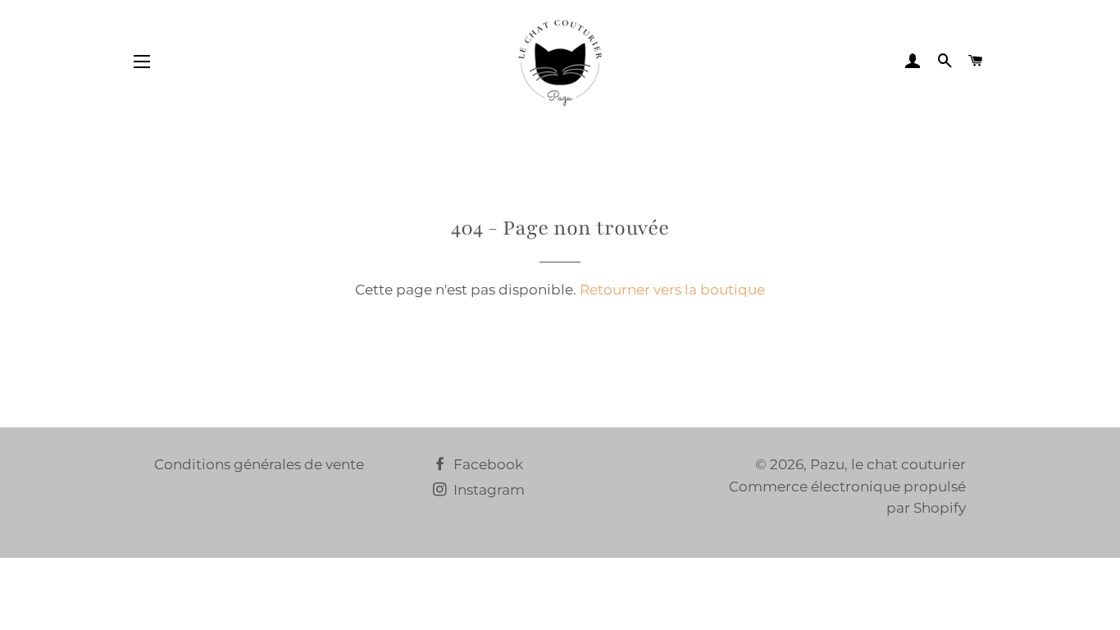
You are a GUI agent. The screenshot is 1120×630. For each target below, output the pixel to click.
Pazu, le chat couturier (888, 464)
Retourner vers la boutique (672, 289)
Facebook (486, 464)
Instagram (487, 490)
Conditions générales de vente (259, 464)
